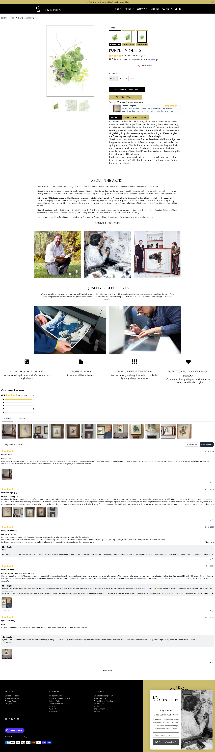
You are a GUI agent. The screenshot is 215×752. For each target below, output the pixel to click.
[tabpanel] (145, 142)
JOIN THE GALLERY (166, 741)
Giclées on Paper (12, 696)
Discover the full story (107, 223)
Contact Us (53, 711)
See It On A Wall (124, 97)
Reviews (165, 9)
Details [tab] (127, 117)
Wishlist (155, 9)
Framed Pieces (11, 701)
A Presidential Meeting (103, 701)
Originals (9, 703)
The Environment (101, 709)
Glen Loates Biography (103, 696)
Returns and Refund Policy (60, 698)
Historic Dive (99, 703)
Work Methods (100, 698)
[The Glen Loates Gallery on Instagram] (12, 719)
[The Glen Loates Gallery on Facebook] (9, 719)
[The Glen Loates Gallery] (48, 9)
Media (96, 706)
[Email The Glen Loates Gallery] (6, 719)
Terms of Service (56, 703)
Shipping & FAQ (55, 696)
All (12, 18)
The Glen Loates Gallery (18, 737)
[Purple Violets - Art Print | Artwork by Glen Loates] (70, 61)
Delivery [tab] (144, 117)
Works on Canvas (12, 698)
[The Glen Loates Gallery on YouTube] (18, 719)
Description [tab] (115, 117)
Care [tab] (135, 117)
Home (4, 18)
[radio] (115, 38)
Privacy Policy (54, 701)
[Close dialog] (210, 692)
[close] (212, 2)
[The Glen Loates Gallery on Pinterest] (15, 719)
